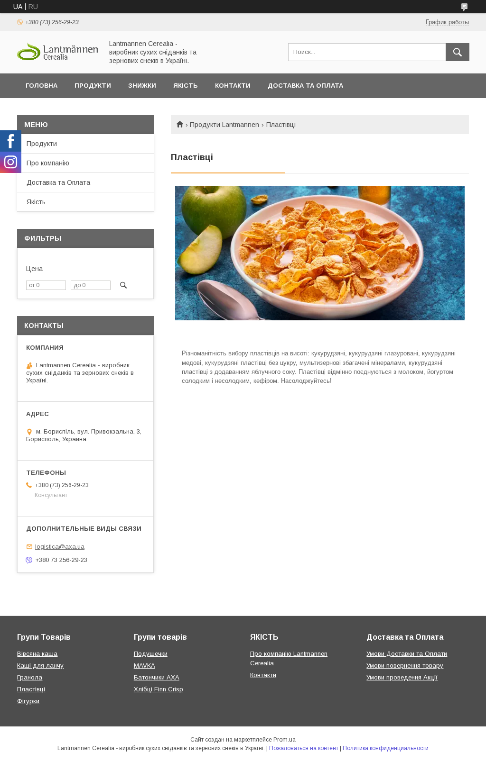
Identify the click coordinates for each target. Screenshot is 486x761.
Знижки (142, 85)
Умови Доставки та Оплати (406, 653)
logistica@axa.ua (59, 546)
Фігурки (28, 701)
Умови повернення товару (404, 665)
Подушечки (151, 653)
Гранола (29, 677)
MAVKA (144, 665)
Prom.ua (284, 739)
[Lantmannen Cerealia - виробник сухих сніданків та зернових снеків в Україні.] (57, 59)
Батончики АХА (156, 677)
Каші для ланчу (40, 665)
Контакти (233, 85)
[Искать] (457, 52)
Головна (41, 85)
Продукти (93, 85)
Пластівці (31, 689)
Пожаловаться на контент (303, 748)
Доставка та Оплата (305, 85)
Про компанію (48, 163)
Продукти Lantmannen (224, 124)
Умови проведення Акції (402, 677)
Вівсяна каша (37, 653)
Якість (185, 85)
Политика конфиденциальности (386, 748)
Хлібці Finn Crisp (158, 689)
